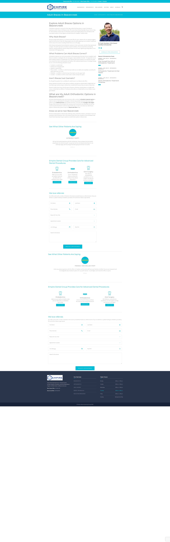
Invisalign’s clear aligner (88, 102)
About (112, 7)
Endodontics (80, 7)
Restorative (101, 59)
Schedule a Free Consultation (109, 51)
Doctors (106, 7)
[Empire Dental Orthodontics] (57, 7)
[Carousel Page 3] (72, 151)
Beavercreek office (73, 107)
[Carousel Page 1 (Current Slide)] (69, 151)
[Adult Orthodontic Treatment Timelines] (99, 84)
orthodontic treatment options (87, 99)
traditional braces (60, 102)
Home (95, 14)
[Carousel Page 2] (71, 151)
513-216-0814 (93, 1)
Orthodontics (90, 7)
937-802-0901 (57, 390)
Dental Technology (79, 390)
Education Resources (79, 393)
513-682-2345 (57, 388)
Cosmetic (100, 58)
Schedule (117, 7)
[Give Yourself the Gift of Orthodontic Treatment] (99, 65)
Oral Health (106, 58)
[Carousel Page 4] (74, 151)
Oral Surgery (98, 7)
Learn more (57, 182)
